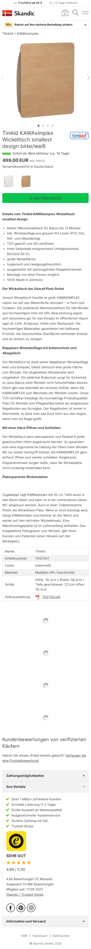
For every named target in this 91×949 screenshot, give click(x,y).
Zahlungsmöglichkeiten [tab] (25, 776)
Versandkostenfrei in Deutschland (27, 166)
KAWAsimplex (28, 33)
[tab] (38, 126)
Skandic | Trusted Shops (24, 894)
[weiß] (11, 181)
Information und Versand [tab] (26, 921)
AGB (24, 935)
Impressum (39, 935)
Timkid (7, 33)
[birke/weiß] (28, 181)
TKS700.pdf (51, 597)
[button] (45, 25)
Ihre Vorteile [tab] (15, 787)
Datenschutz (61, 935)
